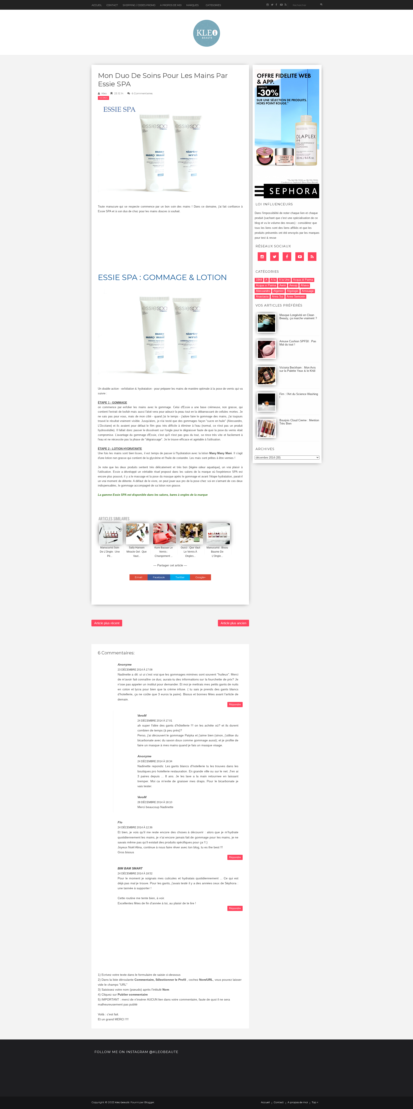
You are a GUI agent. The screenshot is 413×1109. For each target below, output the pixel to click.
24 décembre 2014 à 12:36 (135, 827)
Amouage (308, 291)
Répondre (235, 704)
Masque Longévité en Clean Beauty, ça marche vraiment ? (298, 316)
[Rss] (312, 256)
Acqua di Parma (303, 279)
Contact (112, 5)
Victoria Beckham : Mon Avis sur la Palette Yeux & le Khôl (297, 369)
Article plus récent (106, 623)
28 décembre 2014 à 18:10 (154, 802)
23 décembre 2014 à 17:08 (135, 669)
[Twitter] (274, 256)
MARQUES (192, 5)
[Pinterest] (299, 256)
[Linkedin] (262, 256)
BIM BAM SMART (130, 868)
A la (273, 279)
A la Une (284, 279)
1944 (259, 279)
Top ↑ (315, 1102)
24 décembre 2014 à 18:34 (154, 761)
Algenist (278, 291)
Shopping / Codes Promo (139, 5)
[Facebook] (287, 256)
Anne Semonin (296, 296)
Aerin (282, 285)
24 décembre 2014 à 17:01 (154, 720)
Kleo (104, 93)
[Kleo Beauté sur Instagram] (267, 5)
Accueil (97, 5)
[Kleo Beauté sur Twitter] (272, 5)
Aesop (293, 285)
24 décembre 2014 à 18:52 (135, 873)
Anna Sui (277, 296)
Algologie (292, 291)
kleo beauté (122, 1102)
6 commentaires (142, 93)
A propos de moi (298, 1102)
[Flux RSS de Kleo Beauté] (285, 5)
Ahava (305, 285)
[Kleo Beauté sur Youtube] (281, 5)
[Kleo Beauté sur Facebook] (276, 5)
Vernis (103, 97)
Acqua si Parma (266, 285)
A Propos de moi (171, 5)
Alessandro (263, 291)
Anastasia (262, 296)
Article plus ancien (233, 623)
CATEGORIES (213, 5)
